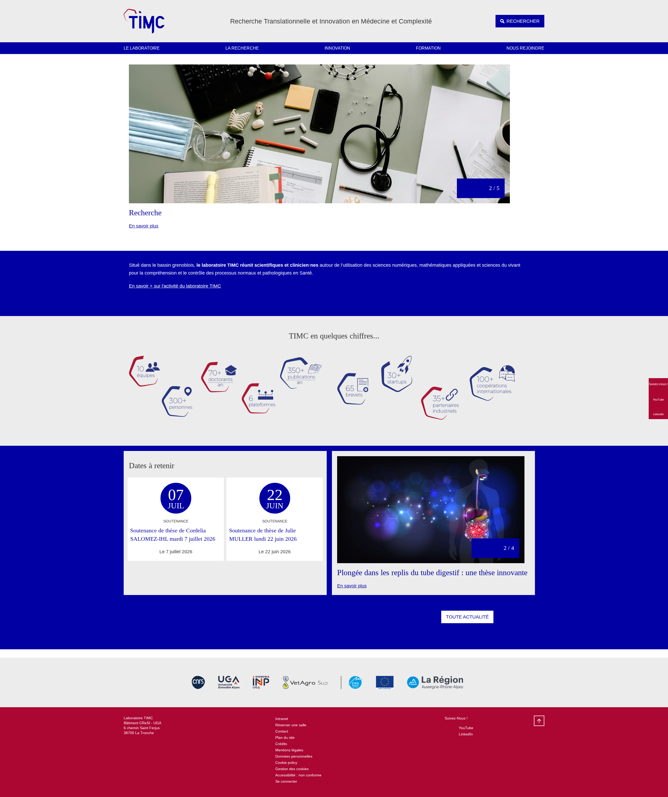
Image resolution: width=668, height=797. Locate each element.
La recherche (242, 48)
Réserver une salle (290, 725)
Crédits (281, 744)
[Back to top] (539, 721)
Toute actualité (467, 617)
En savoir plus (143, 226)
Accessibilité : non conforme (298, 775)
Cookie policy (286, 762)
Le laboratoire (142, 48)
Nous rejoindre (525, 48)
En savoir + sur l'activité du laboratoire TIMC (175, 286)
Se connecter (286, 781)
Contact (281, 731)
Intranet (281, 719)
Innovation (337, 48)
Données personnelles (293, 756)
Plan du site (285, 737)
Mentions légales (289, 750)
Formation (428, 48)
